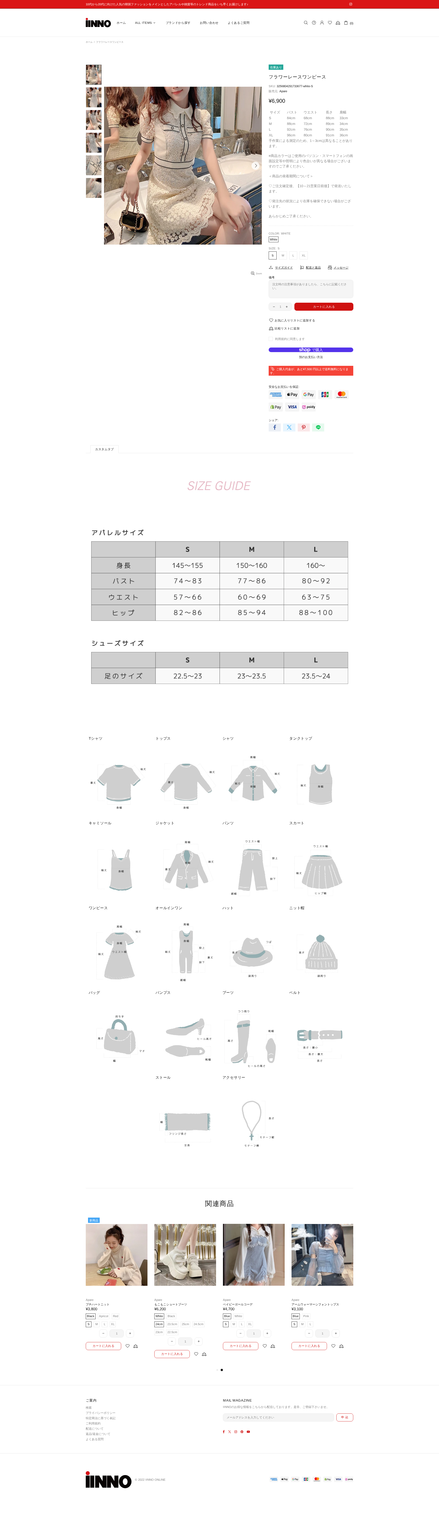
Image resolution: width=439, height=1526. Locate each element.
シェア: (273, 420)
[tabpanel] (116, 1287)
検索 (89, 1407)
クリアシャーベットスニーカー (106, 1304)
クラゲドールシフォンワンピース (176, 1304)
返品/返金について (98, 1434)
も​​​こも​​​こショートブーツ (308, 1304)
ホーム (89, 42)
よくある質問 (95, 1439)
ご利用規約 (93, 1423)
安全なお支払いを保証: (284, 386)
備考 (272, 277)
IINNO (98, 22)
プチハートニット (235, 1304)
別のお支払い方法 (311, 357)
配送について (95, 1428)
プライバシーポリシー (100, 1413)
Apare (283, 91)
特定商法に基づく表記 (100, 1418)
